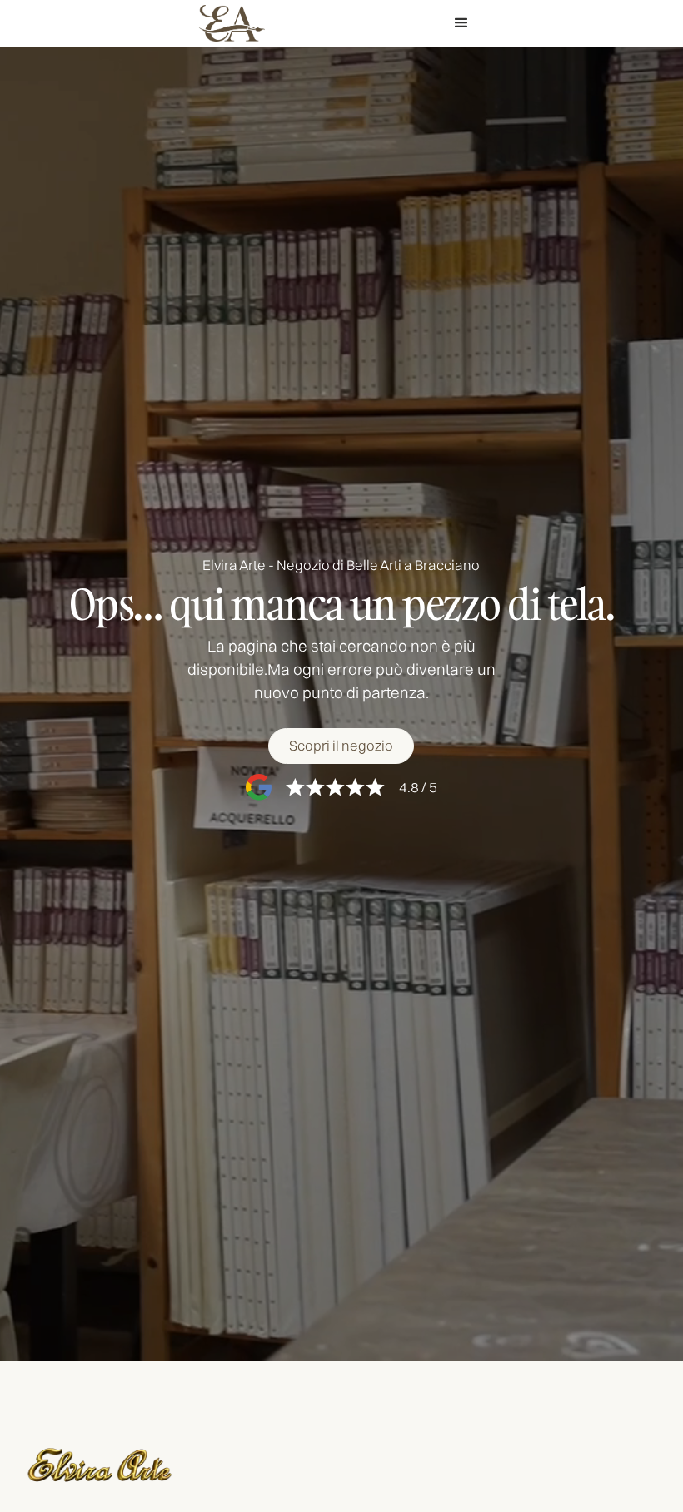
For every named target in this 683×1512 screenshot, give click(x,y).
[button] (461, 23)
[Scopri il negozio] (341, 746)
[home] (231, 23)
